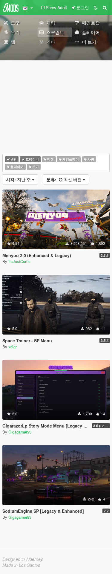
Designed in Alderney (22, 559)
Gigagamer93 (19, 432)
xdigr (12, 346)
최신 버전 (65, 179)
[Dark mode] (95, 7)
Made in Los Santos (21, 565)
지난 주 (19, 179)
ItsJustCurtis (19, 261)
